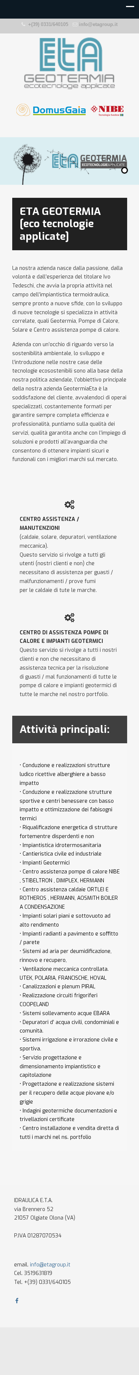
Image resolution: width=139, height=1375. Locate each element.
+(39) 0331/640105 (48, 24)
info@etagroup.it (98, 24)
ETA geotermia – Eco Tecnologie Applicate (69, 63)
